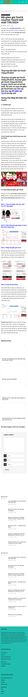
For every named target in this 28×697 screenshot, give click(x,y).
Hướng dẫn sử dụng (5, 664)
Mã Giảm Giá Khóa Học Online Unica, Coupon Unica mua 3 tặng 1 (17, 542)
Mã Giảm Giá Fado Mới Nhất (9, 379)
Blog (6, 11)
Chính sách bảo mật (6, 656)
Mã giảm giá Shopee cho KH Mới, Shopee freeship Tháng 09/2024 (16, 518)
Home (2, 11)
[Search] (19, 2)
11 (15, 520)
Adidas (2, 691)
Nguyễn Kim (4, 687)
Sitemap (3, 666)
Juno (2, 693)
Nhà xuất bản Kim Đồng (6, 678)
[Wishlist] (26, 2)
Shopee (3, 680)
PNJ (2, 689)
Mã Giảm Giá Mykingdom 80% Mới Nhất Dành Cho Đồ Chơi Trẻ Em (16, 534)
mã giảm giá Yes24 (15, 28)
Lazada (3, 682)
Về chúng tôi (4, 652)
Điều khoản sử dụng (6, 659)
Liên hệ (3, 654)
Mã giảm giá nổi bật (6, 14)
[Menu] (2, 2)
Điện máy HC (4, 684)
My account (4, 661)
